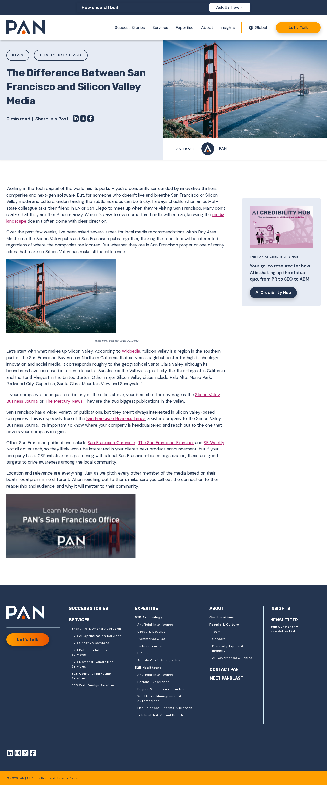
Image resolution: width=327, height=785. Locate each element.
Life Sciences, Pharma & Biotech (164, 708)
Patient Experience (153, 682)
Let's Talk (27, 639)
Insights (228, 27)
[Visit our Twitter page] (25, 753)
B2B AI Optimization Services (97, 636)
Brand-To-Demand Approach (96, 629)
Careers (219, 639)
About (207, 27)
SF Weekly (214, 442)
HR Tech (144, 653)
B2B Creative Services (90, 643)
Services (160, 27)
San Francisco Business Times (115, 418)
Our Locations (221, 617)
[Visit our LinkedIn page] (10, 753)
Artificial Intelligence (155, 624)
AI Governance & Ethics (232, 658)
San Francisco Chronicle (111, 442)
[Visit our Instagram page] (17, 753)
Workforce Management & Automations (159, 698)
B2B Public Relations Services (89, 652)
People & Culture (224, 624)
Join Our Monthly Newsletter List (284, 629)
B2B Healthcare (148, 667)
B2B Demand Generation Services (93, 664)
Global (261, 27)
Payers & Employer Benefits (161, 689)
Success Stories (130, 27)
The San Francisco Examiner (166, 442)
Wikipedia (131, 351)
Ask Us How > (229, 7)
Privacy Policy (67, 778)
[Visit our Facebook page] (33, 753)
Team (216, 632)
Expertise (184, 27)
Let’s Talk (298, 27)
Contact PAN (224, 669)
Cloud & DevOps (151, 632)
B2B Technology (148, 617)
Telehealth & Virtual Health (160, 715)
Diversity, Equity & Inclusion (228, 648)
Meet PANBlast (226, 678)
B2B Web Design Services (93, 685)
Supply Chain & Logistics (158, 660)
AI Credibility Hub (273, 292)
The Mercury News (64, 401)
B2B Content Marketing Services (91, 676)
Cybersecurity (149, 646)
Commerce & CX (151, 639)
